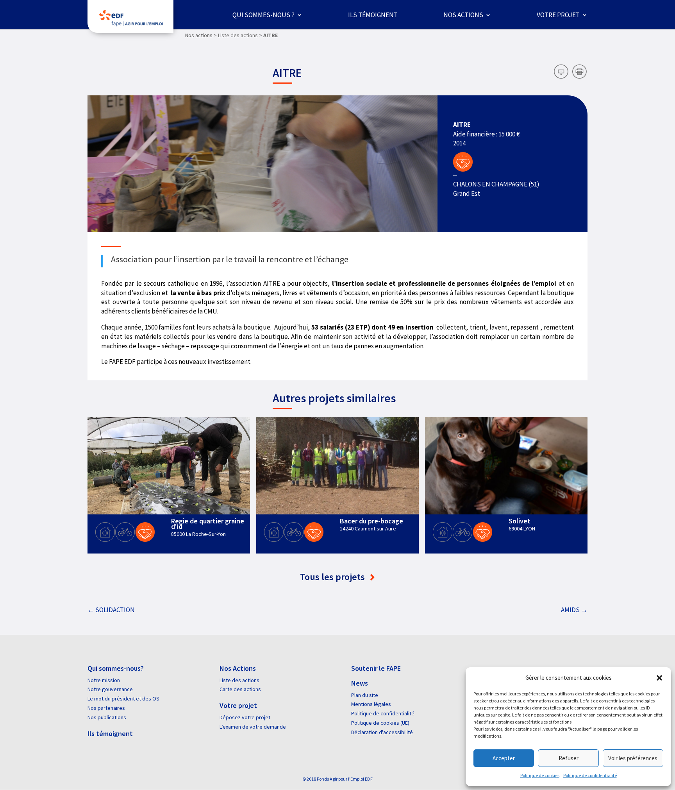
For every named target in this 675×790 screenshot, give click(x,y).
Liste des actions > (240, 35)
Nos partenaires (106, 707)
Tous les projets (333, 577)
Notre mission (104, 680)
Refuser (569, 758)
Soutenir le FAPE (376, 668)
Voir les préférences (632, 758)
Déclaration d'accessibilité (382, 732)
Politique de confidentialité (590, 775)
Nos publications (107, 717)
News (359, 683)
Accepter (504, 758)
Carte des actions (240, 689)
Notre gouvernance (110, 689)
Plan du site (364, 695)
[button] (659, 678)
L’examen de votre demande (253, 726)
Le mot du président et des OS (123, 698)
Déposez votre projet (245, 717)
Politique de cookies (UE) (380, 722)
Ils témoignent (373, 15)
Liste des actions (239, 680)
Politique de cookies (539, 775)
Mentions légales (371, 704)
